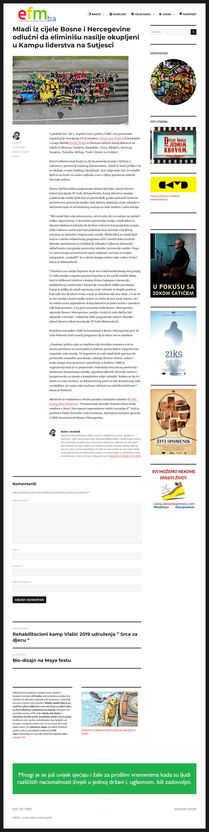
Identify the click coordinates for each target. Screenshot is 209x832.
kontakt (192, 808)
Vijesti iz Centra (21, 151)
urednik (17, 142)
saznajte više (19, 737)
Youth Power (78, 143)
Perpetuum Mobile (111, 138)
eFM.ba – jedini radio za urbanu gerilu (32, 817)
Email (17, 566)
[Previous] (153, 82)
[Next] (193, 82)
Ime (16, 550)
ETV (21, 808)
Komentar (21, 500)
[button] (152, 145)
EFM (15, 808)
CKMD (28, 808)
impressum (180, 808)
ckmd (16, 156)
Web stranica (22, 582)
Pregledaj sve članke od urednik (124, 456)
